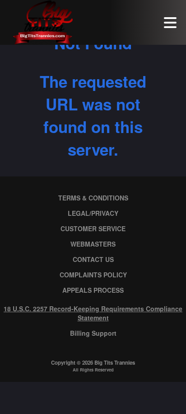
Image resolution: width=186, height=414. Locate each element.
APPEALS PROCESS (93, 290)
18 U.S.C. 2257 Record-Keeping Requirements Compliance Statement (93, 313)
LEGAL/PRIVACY (93, 213)
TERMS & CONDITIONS (93, 197)
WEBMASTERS (93, 243)
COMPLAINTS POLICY (93, 274)
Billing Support (93, 333)
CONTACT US (93, 259)
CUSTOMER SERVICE (93, 228)
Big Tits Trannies (114, 362)
